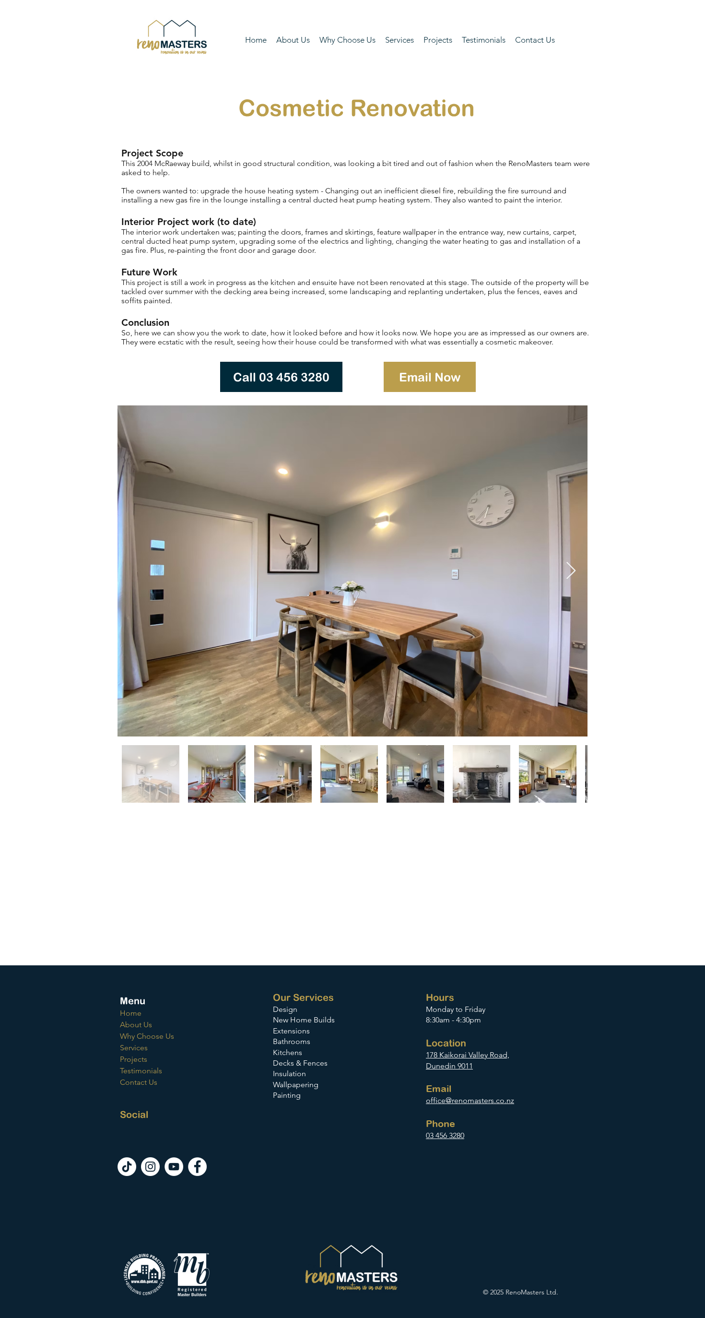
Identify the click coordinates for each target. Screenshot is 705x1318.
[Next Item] (570, 571)
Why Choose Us (147, 1036)
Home (130, 1013)
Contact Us (138, 1082)
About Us (136, 1024)
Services (134, 1047)
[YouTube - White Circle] (173, 1166)
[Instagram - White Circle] (150, 1166)
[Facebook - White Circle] (197, 1166)
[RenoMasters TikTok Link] (127, 1166)
